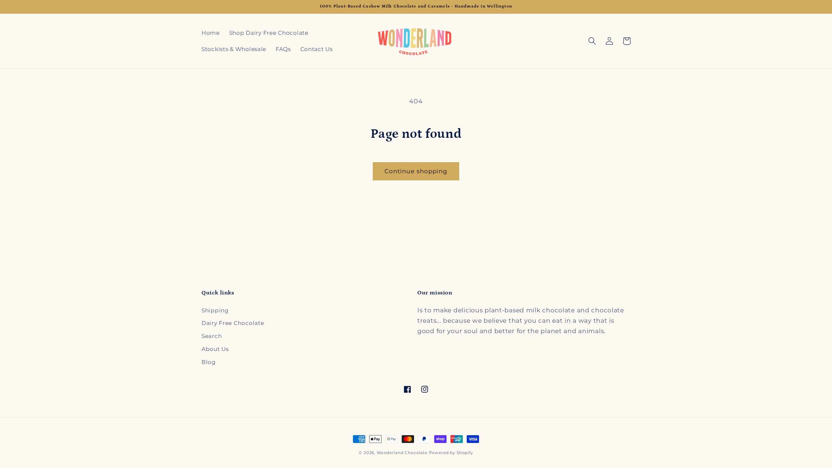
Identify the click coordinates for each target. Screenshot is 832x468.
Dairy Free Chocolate (233, 323)
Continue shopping (415, 171)
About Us (215, 349)
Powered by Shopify (451, 452)
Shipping (215, 310)
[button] (592, 41)
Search (212, 336)
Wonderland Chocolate (402, 452)
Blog (209, 362)
